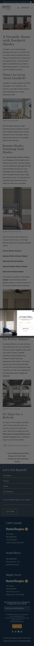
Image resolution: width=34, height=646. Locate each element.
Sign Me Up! (25, 328)
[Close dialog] (33, 311)
